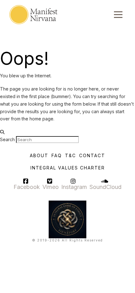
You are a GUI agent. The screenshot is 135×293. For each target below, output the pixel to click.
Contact (92, 155)
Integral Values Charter (67, 167)
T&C (70, 155)
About (39, 155)
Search (7, 139)
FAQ (56, 155)
